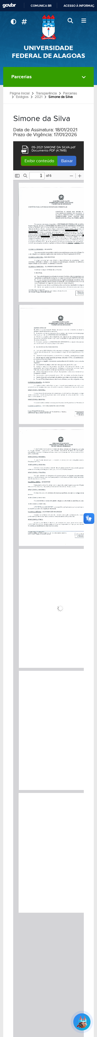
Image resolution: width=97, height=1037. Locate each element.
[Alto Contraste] (13, 21)
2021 (38, 97)
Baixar (67, 161)
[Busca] (71, 21)
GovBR (9, 5)
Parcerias (21, 77)
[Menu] (84, 21)
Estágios (22, 97)
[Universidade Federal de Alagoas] (48, 27)
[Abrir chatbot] (82, 1022)
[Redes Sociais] (24, 21)
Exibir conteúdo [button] (39, 161)
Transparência (46, 93)
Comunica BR (41, 6)
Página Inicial (20, 93)
